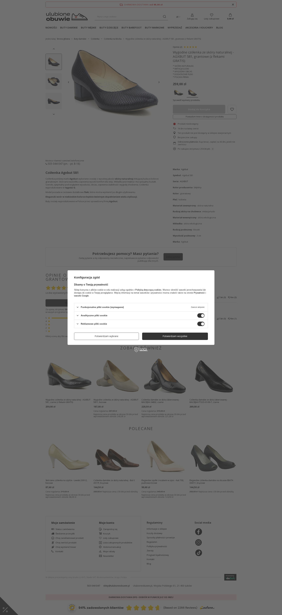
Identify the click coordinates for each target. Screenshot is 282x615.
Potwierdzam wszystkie (175, 336)
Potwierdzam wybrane (106, 336)
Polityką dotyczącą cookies (148, 289)
